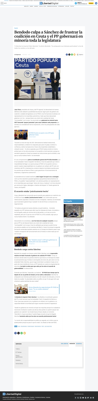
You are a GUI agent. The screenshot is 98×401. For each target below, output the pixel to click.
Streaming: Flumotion (24, 399)
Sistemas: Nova (32, 399)
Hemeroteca (19, 363)
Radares (18, 360)
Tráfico (18, 349)
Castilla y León (42, 6)
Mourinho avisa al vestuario (89, 0)
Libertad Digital (38, 394)
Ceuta (19, 326)
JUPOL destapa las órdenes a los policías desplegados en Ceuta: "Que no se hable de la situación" (73, 231)
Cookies (32, 397)
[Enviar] (72, 55)
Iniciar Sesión (96, 3)
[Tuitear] (69, 55)
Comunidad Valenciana (52, 6)
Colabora (91, 3)
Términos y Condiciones (22, 397)
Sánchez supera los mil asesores (51, 0)
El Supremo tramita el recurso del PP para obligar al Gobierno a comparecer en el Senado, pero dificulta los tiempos (73, 220)
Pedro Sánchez (38, 326)
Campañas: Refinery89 (7, 399)
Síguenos (81, 54)
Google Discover (86, 398)
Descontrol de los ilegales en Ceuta (39, 0)
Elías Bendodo (24, 326)
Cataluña (67, 6)
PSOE (43, 326)
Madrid (31, 6)
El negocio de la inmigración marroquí (15, 0)
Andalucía (26, 6)
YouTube (83, 398)
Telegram (91, 398)
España (16, 28)
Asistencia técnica (40, 397)
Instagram (81, 398)
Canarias (36, 6)
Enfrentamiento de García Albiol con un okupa (65, 0)
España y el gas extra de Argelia (27, 0)
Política (72, 6)
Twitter (78, 398)
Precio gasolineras (19, 356)
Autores (48, 397)
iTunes (93, 398)
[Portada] (48, 3)
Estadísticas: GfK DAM (16, 399)
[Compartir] (67, 55)
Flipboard (88, 398)
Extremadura (61, 6)
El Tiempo (19, 352)
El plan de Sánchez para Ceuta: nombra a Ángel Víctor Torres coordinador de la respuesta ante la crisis (74, 225)
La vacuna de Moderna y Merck (78, 0)
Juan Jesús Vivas (48, 326)
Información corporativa (9, 397)
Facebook (75, 398)
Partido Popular (30, 326)
